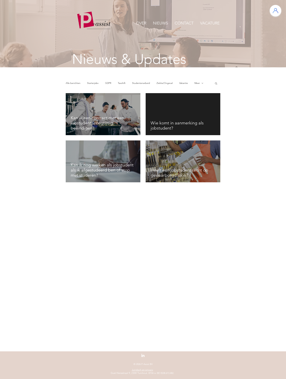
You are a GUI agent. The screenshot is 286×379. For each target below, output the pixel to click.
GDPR (108, 83)
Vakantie (183, 83)
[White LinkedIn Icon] (143, 355)
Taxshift (121, 83)
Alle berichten (73, 83)
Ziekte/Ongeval (165, 83)
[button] (216, 83)
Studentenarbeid (141, 83)
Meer (197, 83)
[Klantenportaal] (275, 10)
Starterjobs (92, 83)
